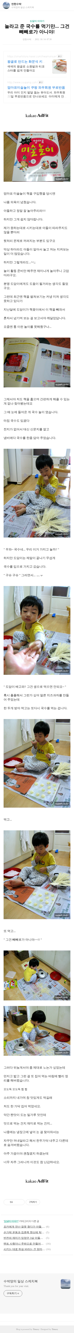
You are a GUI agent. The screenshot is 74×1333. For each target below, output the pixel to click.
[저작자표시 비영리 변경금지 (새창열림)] (45, 1202)
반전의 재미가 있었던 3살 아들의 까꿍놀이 (24, 1238)
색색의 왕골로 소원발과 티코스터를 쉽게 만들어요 (26, 68)
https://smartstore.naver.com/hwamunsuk (31, 56)
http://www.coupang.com (22, 82)
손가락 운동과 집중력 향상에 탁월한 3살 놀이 (24, 1232)
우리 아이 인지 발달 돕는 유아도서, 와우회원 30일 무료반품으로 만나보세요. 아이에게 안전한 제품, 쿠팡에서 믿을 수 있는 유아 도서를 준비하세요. (36, 94)
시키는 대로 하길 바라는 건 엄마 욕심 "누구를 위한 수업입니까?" (24, 1249)
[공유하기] (16, 1202)
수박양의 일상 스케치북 (21, 1281)
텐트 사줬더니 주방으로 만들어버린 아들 (24, 1243)
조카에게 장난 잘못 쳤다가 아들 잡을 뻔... (24, 1226)
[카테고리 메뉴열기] (67, 5)
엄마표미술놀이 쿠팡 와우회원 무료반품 (36, 87)
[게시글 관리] (20, 1202)
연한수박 (16, 4)
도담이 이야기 (37, 21)
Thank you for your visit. (16, 1286)
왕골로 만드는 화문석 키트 (24, 62)
